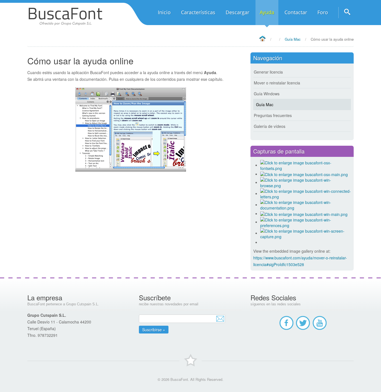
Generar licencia (268, 72)
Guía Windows (266, 93)
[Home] (262, 38)
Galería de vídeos (269, 126)
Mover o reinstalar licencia (277, 83)
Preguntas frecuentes (273, 115)
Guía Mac (264, 104)
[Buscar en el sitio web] (346, 14)
